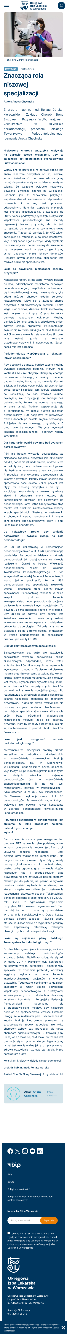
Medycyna (10, 69)
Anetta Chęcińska (23, 101)
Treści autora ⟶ (52, 1094)
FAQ (9, 1174)
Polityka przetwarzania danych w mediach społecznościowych (29, 1198)
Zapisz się (49, 1220)
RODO (10, 1181)
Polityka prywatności (18, 1189)
